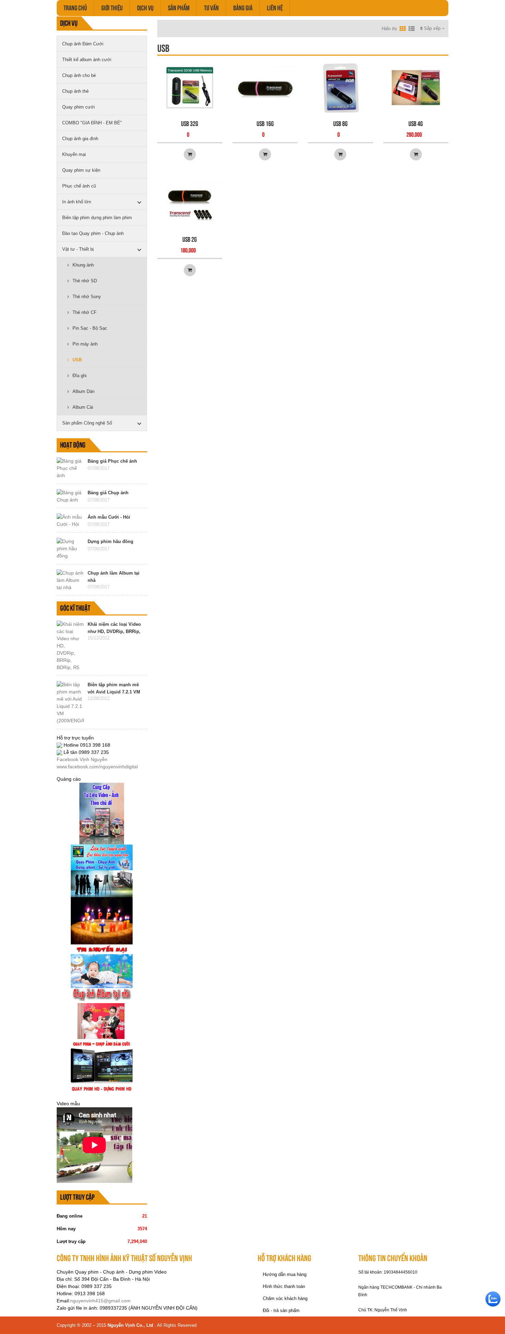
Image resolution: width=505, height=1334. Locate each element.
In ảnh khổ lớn (76, 201)
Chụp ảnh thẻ (75, 91)
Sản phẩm (179, 7)
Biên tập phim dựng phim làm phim (97, 217)
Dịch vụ (145, 7)
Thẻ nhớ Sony (86, 296)
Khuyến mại (74, 154)
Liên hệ (275, 7)
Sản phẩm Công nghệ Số (87, 423)
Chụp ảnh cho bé (79, 75)
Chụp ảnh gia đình (80, 138)
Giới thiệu (112, 7)
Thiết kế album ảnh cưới (86, 59)
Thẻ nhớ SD (84, 280)
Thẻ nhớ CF (84, 312)
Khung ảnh (83, 265)
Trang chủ (75, 7)
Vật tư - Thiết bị (78, 249)
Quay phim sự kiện (81, 170)
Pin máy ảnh (85, 344)
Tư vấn (211, 7)
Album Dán (83, 391)
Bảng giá (242, 7)
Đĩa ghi (79, 375)
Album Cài (82, 407)
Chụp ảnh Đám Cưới (82, 43)
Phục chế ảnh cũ (79, 186)
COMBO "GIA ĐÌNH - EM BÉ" (92, 122)
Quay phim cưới (78, 107)
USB (77, 359)
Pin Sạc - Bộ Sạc (89, 328)
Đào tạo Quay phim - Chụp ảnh (93, 233)
